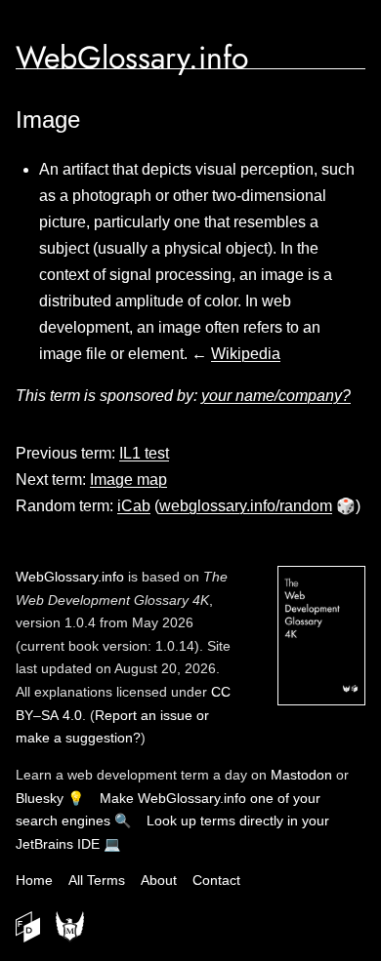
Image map (128, 479)
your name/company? (276, 395)
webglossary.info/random (245, 506)
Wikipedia (245, 353)
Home (34, 880)
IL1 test (144, 453)
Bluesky (40, 798)
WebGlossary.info (132, 57)
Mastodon (301, 774)
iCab (133, 506)
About (159, 880)
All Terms (96, 880)
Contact (216, 880)
